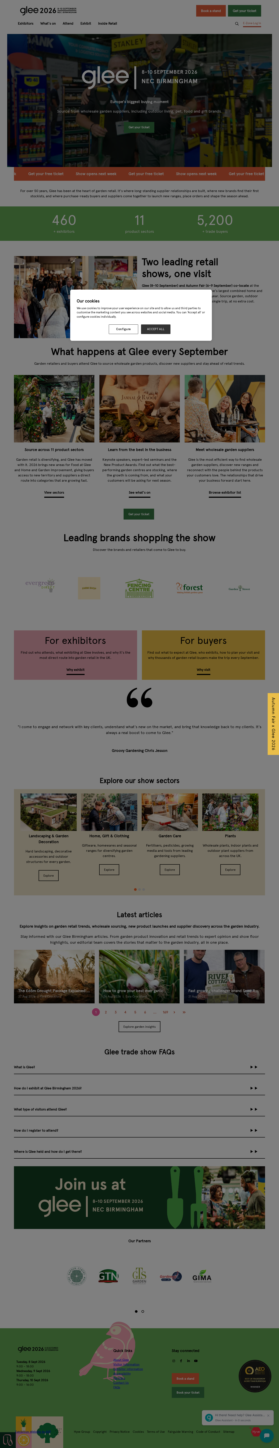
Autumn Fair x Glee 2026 (273, 724)
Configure (123, 329)
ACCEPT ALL (156, 329)
